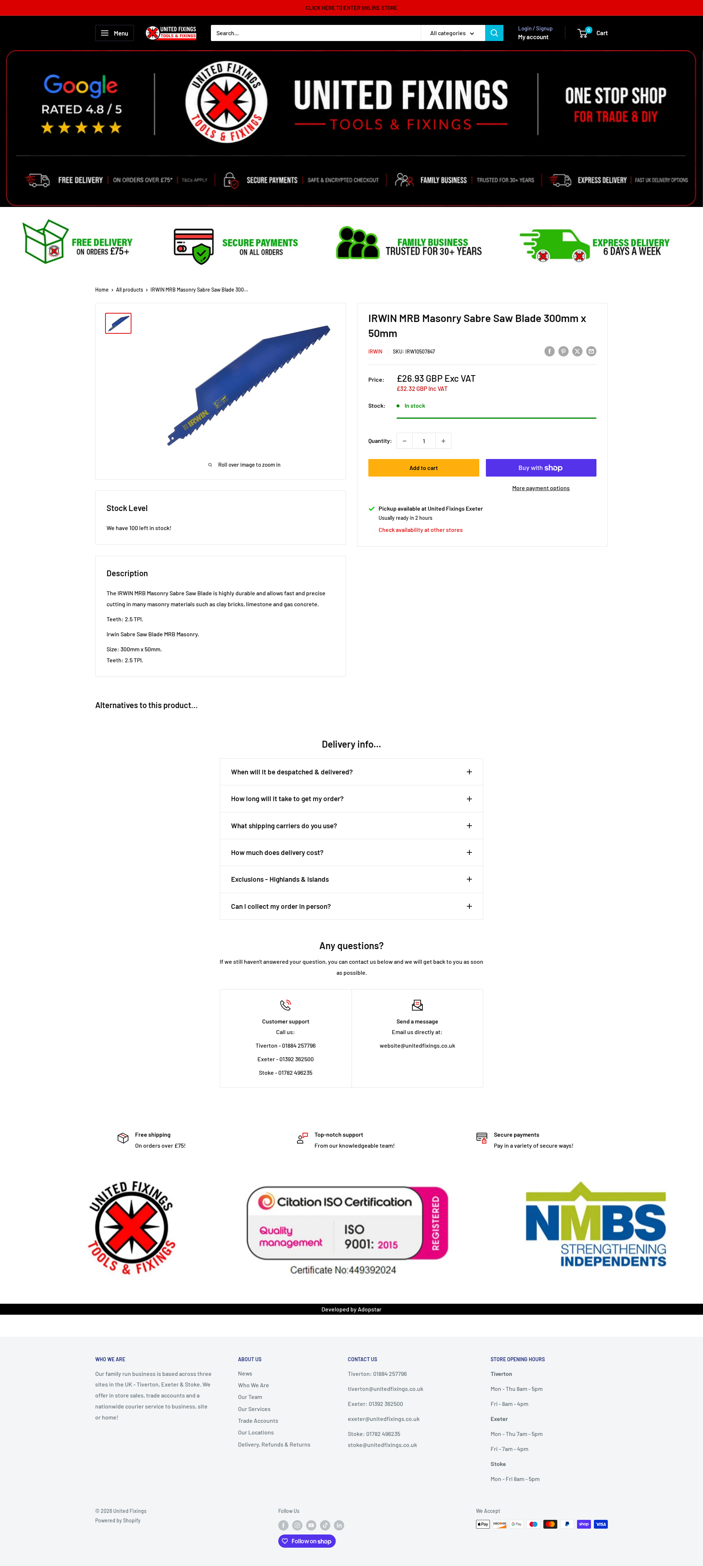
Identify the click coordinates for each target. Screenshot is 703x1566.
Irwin (375, 351)
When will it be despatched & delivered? (292, 771)
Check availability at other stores (421, 529)
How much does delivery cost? (277, 852)
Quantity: (380, 440)
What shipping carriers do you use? (284, 825)
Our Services (254, 1408)
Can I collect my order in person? (281, 906)
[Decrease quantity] (404, 441)
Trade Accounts (258, 1420)
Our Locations (256, 1432)
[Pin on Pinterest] (563, 350)
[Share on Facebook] (549, 350)
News (245, 1373)
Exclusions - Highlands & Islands (280, 879)
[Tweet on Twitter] (577, 350)
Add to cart (423, 467)
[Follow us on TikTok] (325, 1525)
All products (129, 289)
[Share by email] (591, 350)
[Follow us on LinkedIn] (339, 1525)
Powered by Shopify (118, 1520)
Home (102, 289)
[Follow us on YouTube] (311, 1525)
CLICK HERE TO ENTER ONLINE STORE (351, 7)
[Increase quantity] (443, 441)
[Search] (494, 33)
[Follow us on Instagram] (297, 1525)
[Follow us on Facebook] (283, 1525)
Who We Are (253, 1384)
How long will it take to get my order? (287, 798)
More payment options (541, 488)
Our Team (250, 1396)
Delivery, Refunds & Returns (274, 1444)
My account (533, 36)
